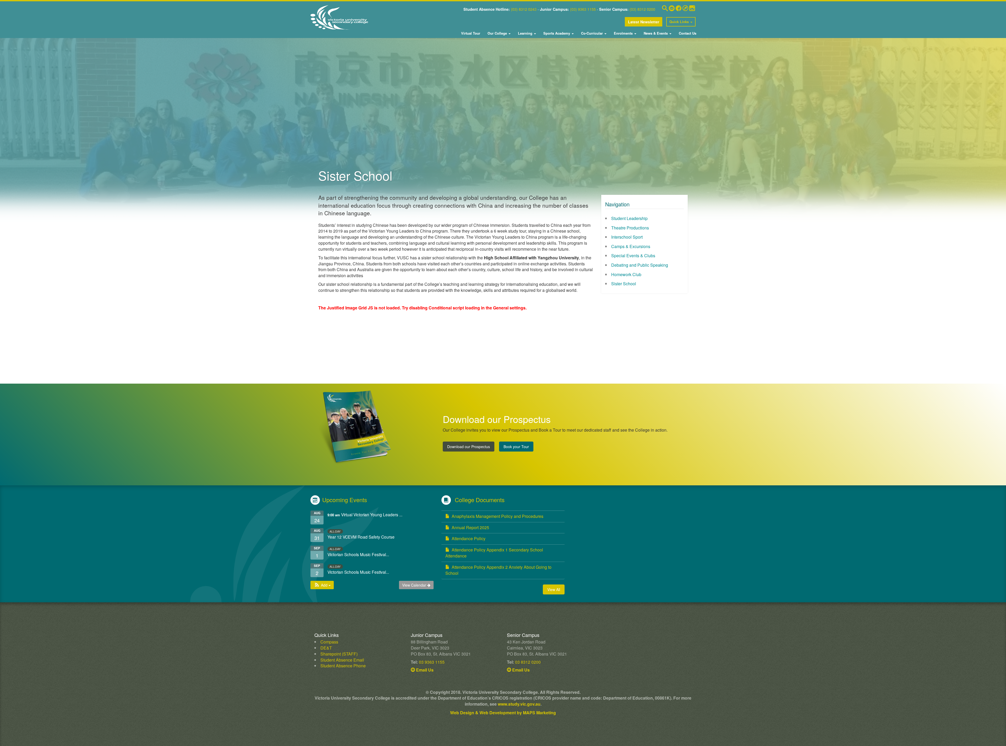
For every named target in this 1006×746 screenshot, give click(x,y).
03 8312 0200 (528, 662)
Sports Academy (556, 33)
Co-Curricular (592, 33)
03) (515, 9)
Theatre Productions (630, 228)
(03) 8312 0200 (642, 9)
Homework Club (626, 274)
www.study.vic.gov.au (519, 704)
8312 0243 (527, 9)
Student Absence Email (342, 660)
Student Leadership (629, 218)
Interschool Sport (627, 237)
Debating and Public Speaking (639, 265)
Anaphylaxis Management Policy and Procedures (497, 516)
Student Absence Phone (343, 666)
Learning (525, 33)
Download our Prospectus (468, 446)
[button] (322, 585)
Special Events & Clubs (633, 256)
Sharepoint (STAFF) (339, 654)
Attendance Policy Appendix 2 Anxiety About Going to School (498, 570)
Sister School (623, 284)
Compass (329, 642)
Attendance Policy (468, 538)
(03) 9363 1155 (583, 9)
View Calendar (414, 585)
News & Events (656, 33)
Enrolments (623, 33)
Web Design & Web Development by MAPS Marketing (503, 713)
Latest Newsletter (643, 21)
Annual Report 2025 (470, 527)
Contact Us (687, 33)
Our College (497, 33)
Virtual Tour (470, 33)
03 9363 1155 (432, 662)
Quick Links (679, 21)
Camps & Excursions (630, 246)
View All (553, 589)
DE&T (326, 648)
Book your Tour (516, 446)
